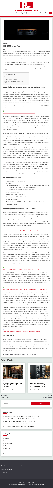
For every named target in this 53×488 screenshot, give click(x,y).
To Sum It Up (8, 82)
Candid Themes (40, 484)
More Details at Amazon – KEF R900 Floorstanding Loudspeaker (19, 113)
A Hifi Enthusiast (26, 10)
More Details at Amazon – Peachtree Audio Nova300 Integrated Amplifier (21, 331)
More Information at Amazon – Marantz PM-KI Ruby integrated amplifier (21, 269)
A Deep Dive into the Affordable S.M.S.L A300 (16, 424)
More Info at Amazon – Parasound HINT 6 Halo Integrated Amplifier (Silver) (21, 230)
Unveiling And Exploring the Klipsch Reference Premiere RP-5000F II (12, 385)
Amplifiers (7, 438)
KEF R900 (29, 354)
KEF (4, 69)
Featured (7, 440)
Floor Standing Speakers (19, 354)
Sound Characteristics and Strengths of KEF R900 (16, 78)
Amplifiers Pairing (9, 354)
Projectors (7, 448)
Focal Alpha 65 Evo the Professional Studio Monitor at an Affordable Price (39, 385)
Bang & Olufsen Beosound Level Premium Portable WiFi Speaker (21, 421)
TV (5, 453)
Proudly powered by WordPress (17, 484)
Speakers (5, 43)
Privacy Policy (4, 472)
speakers (34, 354)
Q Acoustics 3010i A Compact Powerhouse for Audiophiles (19, 426)
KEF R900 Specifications (12, 79)
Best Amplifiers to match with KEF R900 (14, 81)
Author (14, 49)
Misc (6, 445)
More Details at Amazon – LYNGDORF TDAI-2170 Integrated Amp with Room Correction (25, 289)
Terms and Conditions (6, 469)
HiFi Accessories (9, 443)
